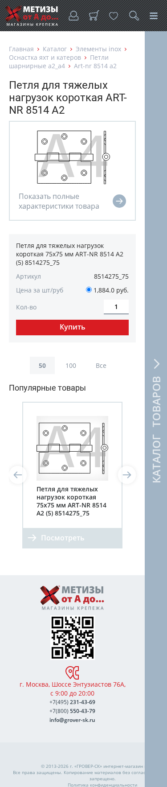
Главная (21, 49)
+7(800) (72, 711)
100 (70, 365)
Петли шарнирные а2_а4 (59, 61)
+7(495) (72, 702)
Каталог (55, 49)
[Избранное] (113, 16)
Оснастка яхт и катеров (45, 57)
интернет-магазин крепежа (133, 766)
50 (42, 365)
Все (101, 365)
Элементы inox (98, 49)
